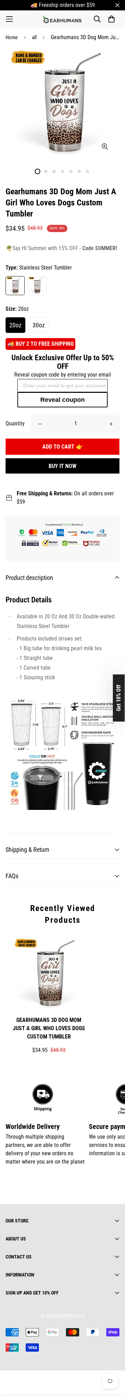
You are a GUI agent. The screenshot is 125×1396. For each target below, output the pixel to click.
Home (12, 37)
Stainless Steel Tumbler (15, 285)
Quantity (15, 423)
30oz (39, 325)
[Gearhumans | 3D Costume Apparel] (62, 19)
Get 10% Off (118, 698)
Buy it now (62, 466)
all (34, 37)
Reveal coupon (62, 399)
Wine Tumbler (37, 285)
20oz (15, 325)
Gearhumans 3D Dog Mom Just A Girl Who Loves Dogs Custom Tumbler (49, 1028)
